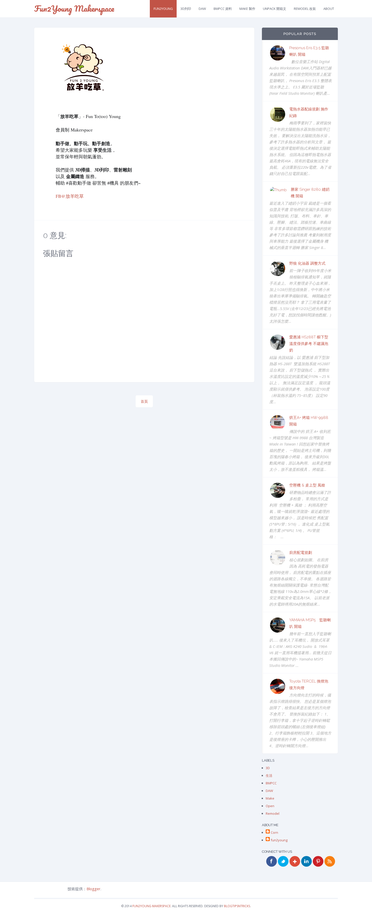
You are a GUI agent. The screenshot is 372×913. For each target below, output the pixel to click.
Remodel (272, 813)
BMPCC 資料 (223, 8)
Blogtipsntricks (237, 906)
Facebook (271, 861)
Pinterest (318, 861)
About (328, 8)
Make (270, 798)
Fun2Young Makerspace (74, 8)
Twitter (283, 861)
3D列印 (185, 8)
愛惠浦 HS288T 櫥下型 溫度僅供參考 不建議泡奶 (308, 344)
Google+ (295, 861)
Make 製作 (247, 8)
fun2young (163, 8)
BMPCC (271, 783)
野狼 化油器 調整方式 (307, 263)
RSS (329, 861)
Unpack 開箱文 (274, 8)
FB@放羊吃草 (70, 196)
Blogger (93, 888)
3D (268, 768)
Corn (274, 832)
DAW (202, 8)
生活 (269, 775)
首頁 (144, 401)
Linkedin (306, 861)
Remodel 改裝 (305, 8)
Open (270, 806)
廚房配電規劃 (300, 552)
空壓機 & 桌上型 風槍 (307, 485)
